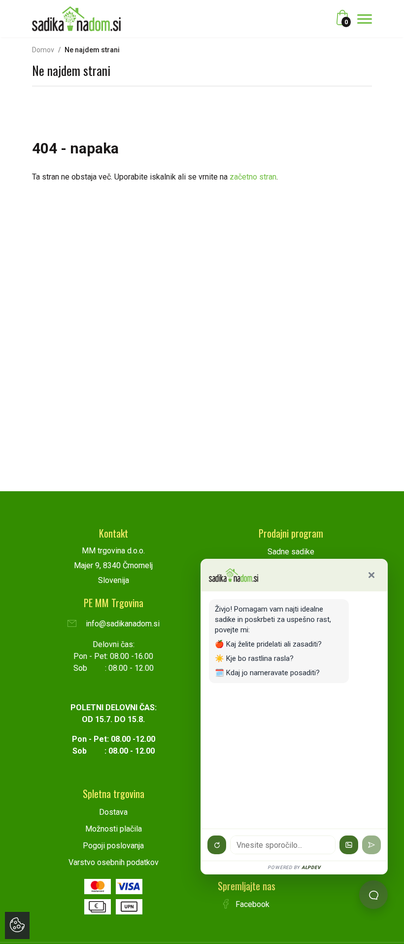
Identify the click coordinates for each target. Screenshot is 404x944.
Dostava (113, 812)
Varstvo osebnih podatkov (113, 862)
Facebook (251, 904)
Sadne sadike (291, 551)
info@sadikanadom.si (122, 623)
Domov (43, 50)
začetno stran (253, 177)
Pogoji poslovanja (113, 845)
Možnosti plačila (113, 829)
